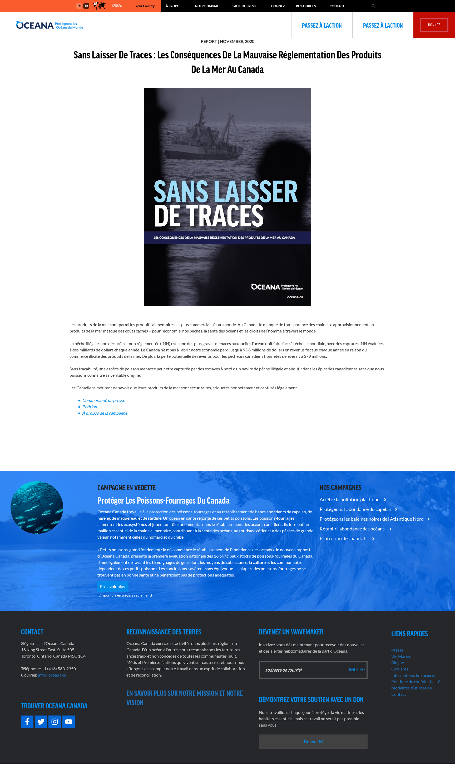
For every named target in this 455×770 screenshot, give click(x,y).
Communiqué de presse (104, 400)
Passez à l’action (322, 25)
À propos (173, 6)
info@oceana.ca (52, 674)
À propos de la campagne (105, 412)
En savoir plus (113, 586)
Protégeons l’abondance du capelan (355, 509)
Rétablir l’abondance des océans (352, 528)
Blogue (397, 662)
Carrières (399, 668)
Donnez (278, 6)
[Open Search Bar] (373, 6)
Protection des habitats (344, 538)
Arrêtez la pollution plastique (350, 499)
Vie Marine (401, 656)
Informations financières (413, 675)
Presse (397, 649)
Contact (337, 6)
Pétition (89, 406)
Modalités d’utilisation (411, 687)
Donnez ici (313, 741)
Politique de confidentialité (415, 681)
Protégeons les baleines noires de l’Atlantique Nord (372, 519)
